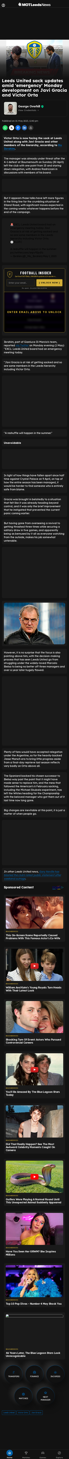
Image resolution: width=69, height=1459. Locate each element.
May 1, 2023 (49, 256)
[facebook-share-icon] (18, 129)
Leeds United (8, 1412)
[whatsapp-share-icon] (5, 129)
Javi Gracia (36, 1412)
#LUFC (17, 242)
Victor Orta (23, 1412)
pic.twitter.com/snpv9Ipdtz (26, 252)
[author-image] (10, 108)
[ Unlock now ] (49, 282)
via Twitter (22, 345)
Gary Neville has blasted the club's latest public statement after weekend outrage (32, 875)
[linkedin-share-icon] (24, 129)
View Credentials (28, 110)
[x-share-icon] (11, 129)
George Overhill (29, 106)
